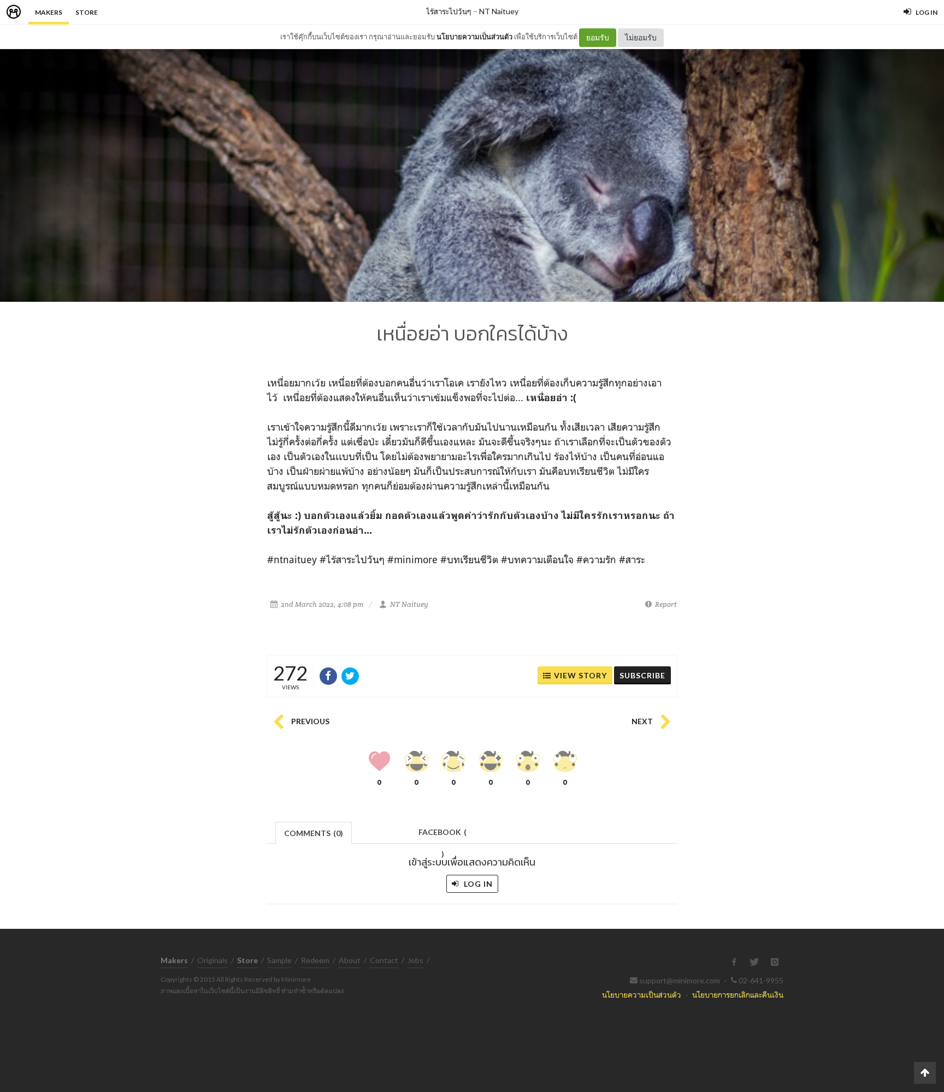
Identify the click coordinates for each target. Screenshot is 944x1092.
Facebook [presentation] (442, 835)
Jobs (415, 960)
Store (86, 12)
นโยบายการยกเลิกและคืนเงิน (737, 994)
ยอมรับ (597, 37)
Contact (384, 960)
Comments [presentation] (313, 833)
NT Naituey (498, 11)
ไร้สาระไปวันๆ (448, 11)
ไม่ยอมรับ (641, 37)
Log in (477, 883)
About (350, 960)
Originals (212, 960)
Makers (48, 12)
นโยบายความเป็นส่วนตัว (474, 36)
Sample (279, 960)
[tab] (313, 832)
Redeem (315, 960)
